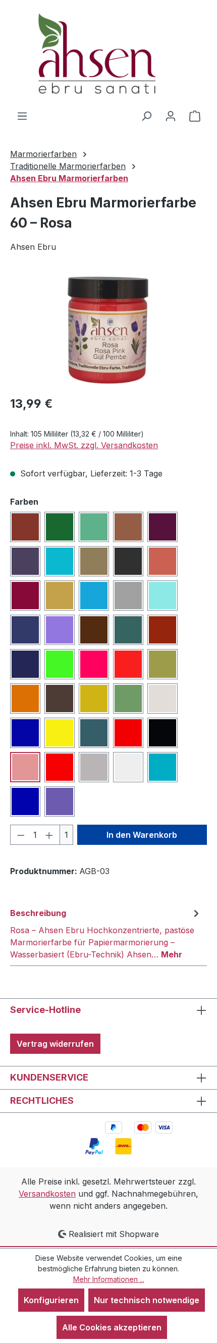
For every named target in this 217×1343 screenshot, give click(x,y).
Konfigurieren (51, 1300)
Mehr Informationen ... (108, 1279)
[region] (108, 330)
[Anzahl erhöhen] (49, 835)
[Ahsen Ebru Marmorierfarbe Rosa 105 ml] (108, 330)
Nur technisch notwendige (146, 1300)
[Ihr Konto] (170, 115)
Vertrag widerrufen (55, 1044)
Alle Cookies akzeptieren (111, 1327)
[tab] (106, 933)
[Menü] (22, 115)
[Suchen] (146, 115)
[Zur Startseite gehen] (108, 54)
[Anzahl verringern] (20, 835)
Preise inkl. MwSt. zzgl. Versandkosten (84, 445)
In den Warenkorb (141, 835)
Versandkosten (47, 1194)
